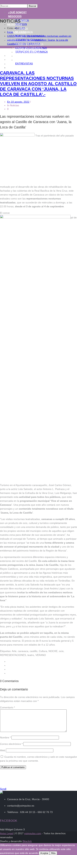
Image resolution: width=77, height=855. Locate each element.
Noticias (14, 59)
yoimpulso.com (32, 833)
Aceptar (44, 853)
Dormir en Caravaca (28, 44)
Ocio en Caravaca (27, 52)
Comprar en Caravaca (30, 56)
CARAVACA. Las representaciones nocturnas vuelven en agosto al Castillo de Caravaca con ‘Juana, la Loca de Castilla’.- (39, 40)
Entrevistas (24, 63)
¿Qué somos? (17, 12)
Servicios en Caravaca (30, 59)
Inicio (10, 32)
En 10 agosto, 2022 (18, 101)
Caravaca (21, 28)
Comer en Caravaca (28, 48)
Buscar (32, 6)
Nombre (5, 737)
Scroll (3, 788)
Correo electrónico (11, 743)
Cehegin (20, 32)
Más (53, 853)
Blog (11, 63)
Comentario (7, 707)
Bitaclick (27, 841)
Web (2, 750)
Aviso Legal (6, 833)
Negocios (14, 16)
